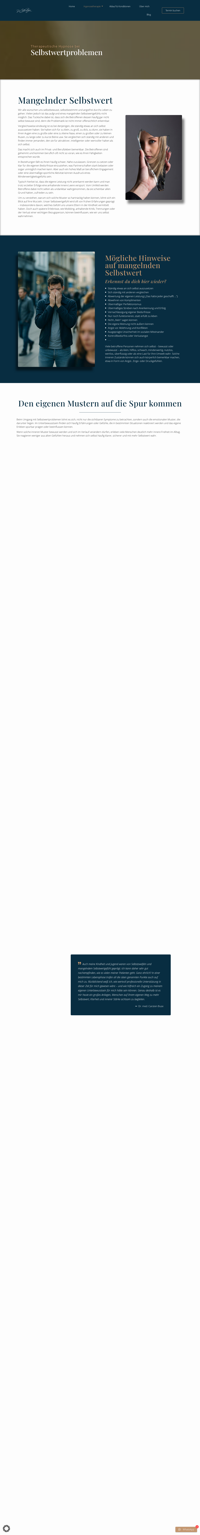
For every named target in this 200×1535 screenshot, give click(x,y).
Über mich (144, 6)
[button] (6, 1528)
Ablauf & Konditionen (119, 6)
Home (72, 6)
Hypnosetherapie (92, 6)
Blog (149, 14)
